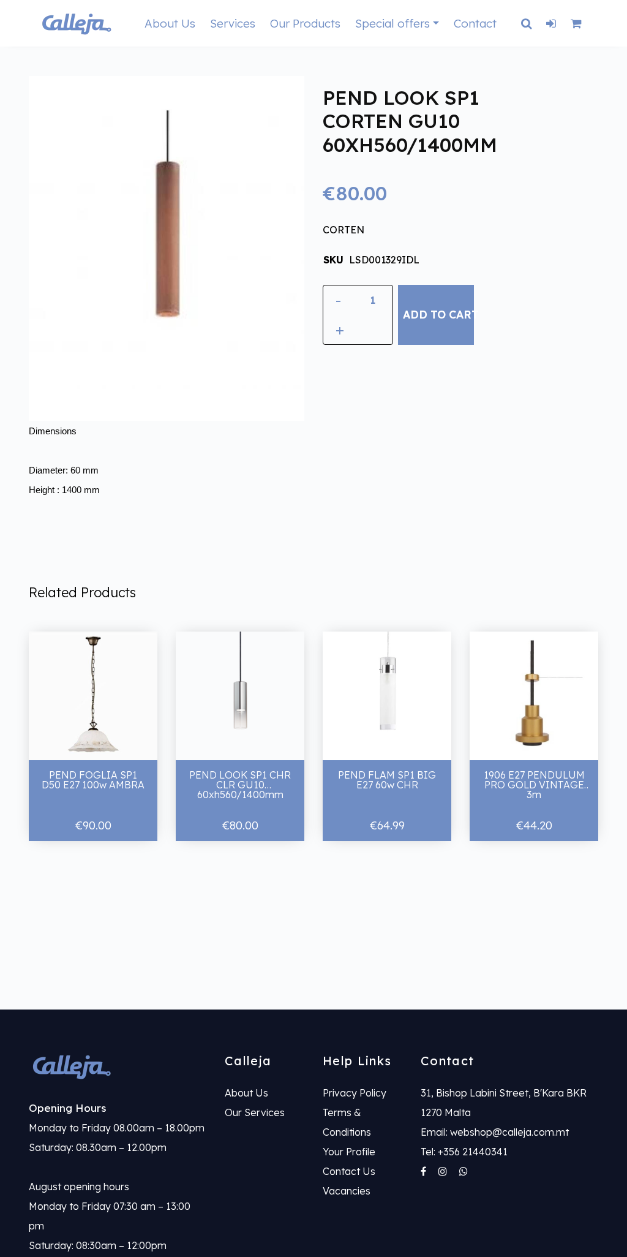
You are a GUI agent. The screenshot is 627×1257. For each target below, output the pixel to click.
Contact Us (349, 1171)
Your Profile (349, 1152)
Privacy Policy (354, 1093)
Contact (475, 23)
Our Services (255, 1112)
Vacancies (346, 1191)
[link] (117, 1066)
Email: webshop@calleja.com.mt (495, 1132)
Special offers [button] (392, 23)
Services (232, 23)
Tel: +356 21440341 (464, 1152)
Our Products (305, 23)
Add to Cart (438, 314)
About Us (170, 23)
